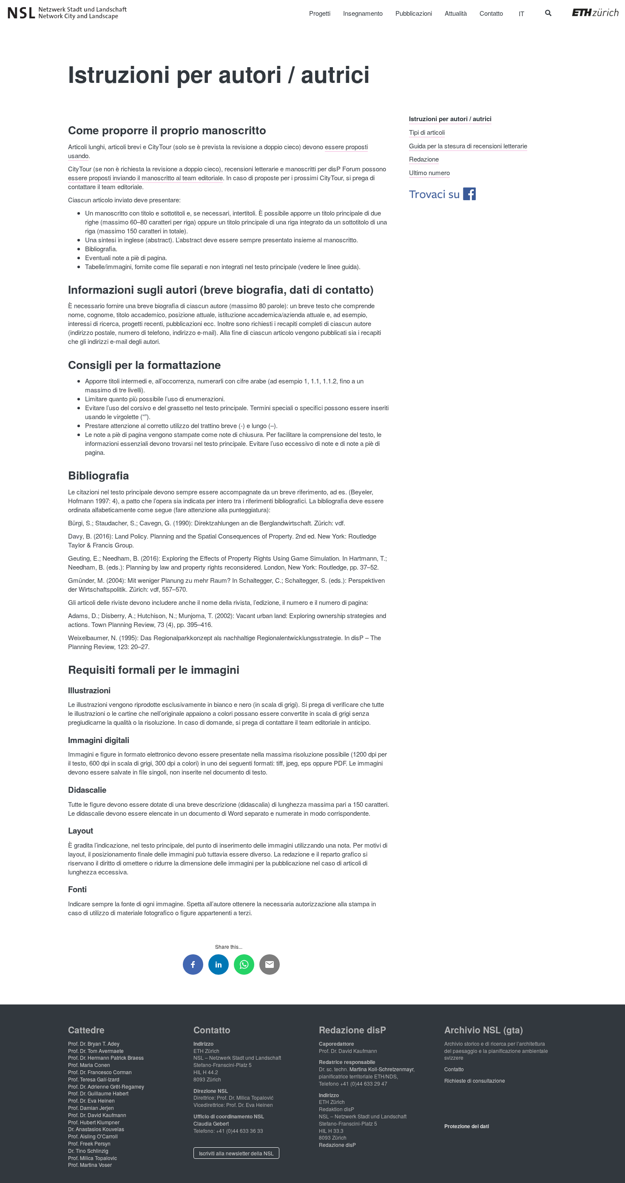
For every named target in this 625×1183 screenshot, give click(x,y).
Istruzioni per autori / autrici (450, 118)
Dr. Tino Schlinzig (88, 1150)
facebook (483, 193)
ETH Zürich (589, 12)
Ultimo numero (429, 171)
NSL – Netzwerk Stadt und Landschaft (70, 13)
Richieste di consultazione (474, 1080)
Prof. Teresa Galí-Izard (93, 1079)
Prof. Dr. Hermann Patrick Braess (106, 1057)
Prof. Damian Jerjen (91, 1107)
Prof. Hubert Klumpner (93, 1122)
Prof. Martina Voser (90, 1164)
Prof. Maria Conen (89, 1064)
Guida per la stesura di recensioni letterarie (468, 145)
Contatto (454, 1068)
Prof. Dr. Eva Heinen (91, 1100)
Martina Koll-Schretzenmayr (381, 1068)
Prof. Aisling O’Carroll (93, 1136)
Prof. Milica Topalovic (92, 1157)
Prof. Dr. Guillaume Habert (98, 1093)
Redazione (424, 158)
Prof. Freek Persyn (89, 1143)
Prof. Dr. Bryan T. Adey (93, 1043)
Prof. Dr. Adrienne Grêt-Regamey (106, 1086)
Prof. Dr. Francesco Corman (100, 1071)
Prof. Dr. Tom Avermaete (96, 1050)
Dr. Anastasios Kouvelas (96, 1128)
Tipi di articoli (427, 132)
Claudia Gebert (211, 1123)
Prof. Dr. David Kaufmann (97, 1114)
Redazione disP (337, 1144)
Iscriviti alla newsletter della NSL (236, 1153)
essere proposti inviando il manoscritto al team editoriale (145, 177)
